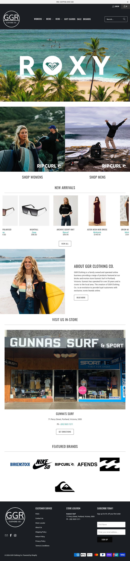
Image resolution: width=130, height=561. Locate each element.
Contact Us (39, 518)
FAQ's (37, 514)
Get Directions (65, 431)
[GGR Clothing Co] (11, 19)
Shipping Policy (40, 532)
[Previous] (5, 215)
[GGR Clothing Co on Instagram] (15, 535)
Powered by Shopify (30, 555)
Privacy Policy (40, 541)
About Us (38, 527)
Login (117, 6)
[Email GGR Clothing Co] (6, 535)
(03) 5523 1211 (67, 424)
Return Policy (40, 537)
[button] (39, 19)
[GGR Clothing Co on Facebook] (11, 535)
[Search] (124, 19)
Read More (81, 297)
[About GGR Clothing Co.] (32, 281)
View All (65, 243)
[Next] (126, 215)
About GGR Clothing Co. (94, 266)
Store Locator (40, 523)
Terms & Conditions (42, 546)
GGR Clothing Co (16, 555)
